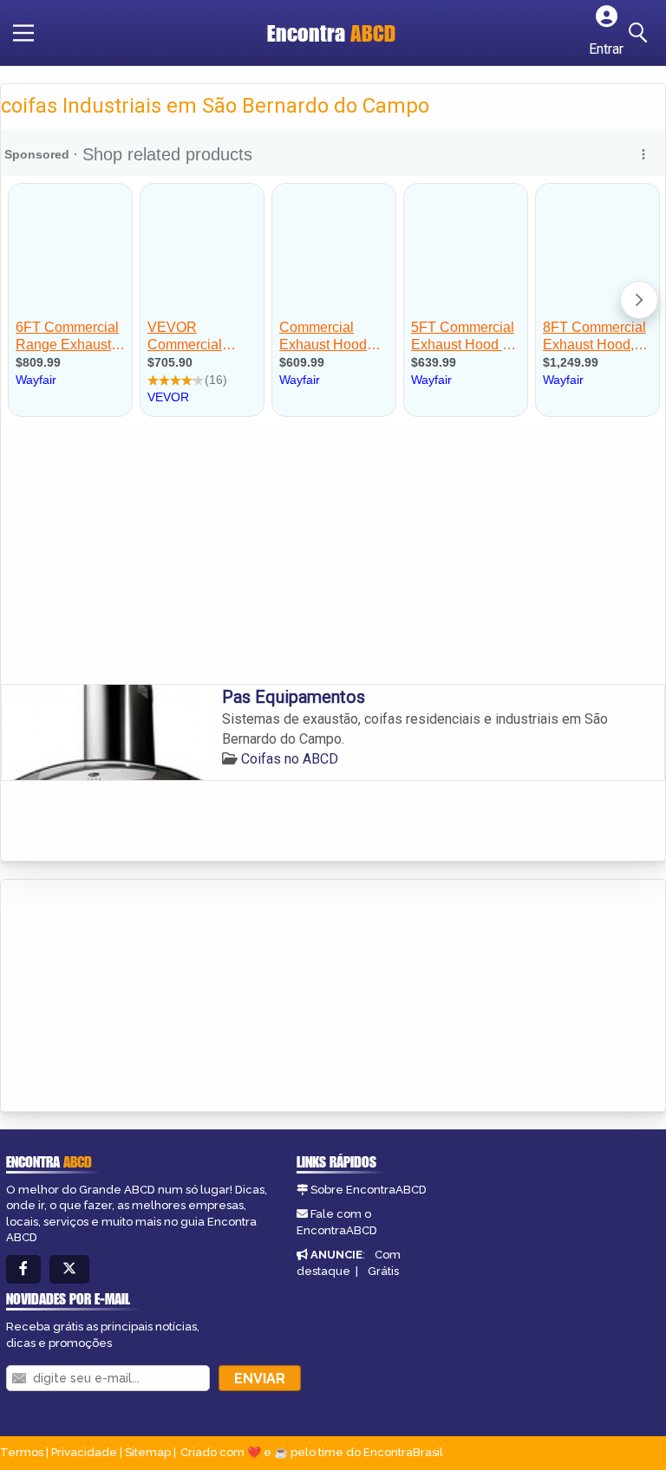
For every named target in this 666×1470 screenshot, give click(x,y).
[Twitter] (69, 1269)
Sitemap (148, 1452)
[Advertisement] (333, 554)
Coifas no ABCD (289, 759)
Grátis (383, 1271)
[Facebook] (23, 1269)
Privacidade (84, 1452)
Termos (21, 1452)
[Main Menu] (23, 33)
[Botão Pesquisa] (641, 33)
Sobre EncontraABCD (368, 1189)
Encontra (331, 33)
